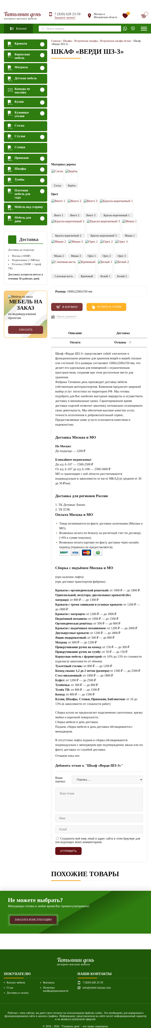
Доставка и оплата (18, 992)
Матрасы (21, 67)
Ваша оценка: (60, 779)
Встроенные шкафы (86, 40)
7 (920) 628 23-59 (67, 14)
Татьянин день (22, 15)
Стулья (20, 136)
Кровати (21, 43)
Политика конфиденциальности (55, 989)
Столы (19, 125)
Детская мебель (26, 78)
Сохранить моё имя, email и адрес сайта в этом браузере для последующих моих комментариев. (97, 840)
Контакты (48, 982)
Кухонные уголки (22, 114)
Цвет (54, 194)
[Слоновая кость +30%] (63, 267)
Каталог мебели (16, 982)
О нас (10, 987)
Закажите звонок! (65, 17)
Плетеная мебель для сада (22, 194)
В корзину (70, 306)
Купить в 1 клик (109, 306)
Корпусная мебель (22, 56)
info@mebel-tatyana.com (97, 987)
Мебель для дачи (23, 219)
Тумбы (19, 179)
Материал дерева (63, 164)
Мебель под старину (29, 207)
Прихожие (22, 157)
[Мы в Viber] (133, 29)
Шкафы (20, 168)
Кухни (19, 101)
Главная (55, 40)
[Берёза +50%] (71, 176)
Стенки (20, 147)
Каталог (21, 28)
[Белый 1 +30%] (105, 267)
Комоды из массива (22, 90)
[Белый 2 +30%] (121, 267)
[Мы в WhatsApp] (125, 29)
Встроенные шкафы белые (115, 40)
